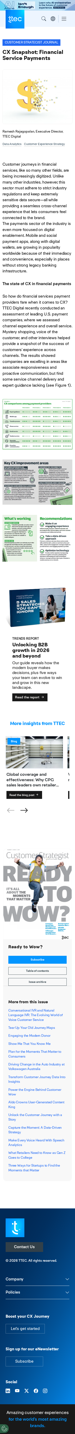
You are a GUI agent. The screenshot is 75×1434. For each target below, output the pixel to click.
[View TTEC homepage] (15, 19)
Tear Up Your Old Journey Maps (31, 1028)
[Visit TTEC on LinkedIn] (8, 1391)
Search (44, 18)
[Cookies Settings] (4, 1428)
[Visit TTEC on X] (26, 1391)
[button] (24, 811)
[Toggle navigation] (64, 19)
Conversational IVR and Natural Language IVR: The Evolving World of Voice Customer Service (35, 1015)
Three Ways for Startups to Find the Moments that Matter (34, 1167)
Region (53, 18)
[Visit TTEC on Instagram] (45, 1391)
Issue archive (37, 982)
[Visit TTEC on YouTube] (17, 1391)
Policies (13, 1292)
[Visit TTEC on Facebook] (36, 1391)
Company (14, 1279)
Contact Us (24, 1246)
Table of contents (37, 971)
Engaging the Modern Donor (29, 1035)
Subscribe (37, 959)
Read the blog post (22, 795)
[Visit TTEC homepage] (15, 1227)
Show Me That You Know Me (29, 1044)
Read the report (27, 697)
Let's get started (25, 1328)
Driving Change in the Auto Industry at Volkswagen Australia (36, 1066)
